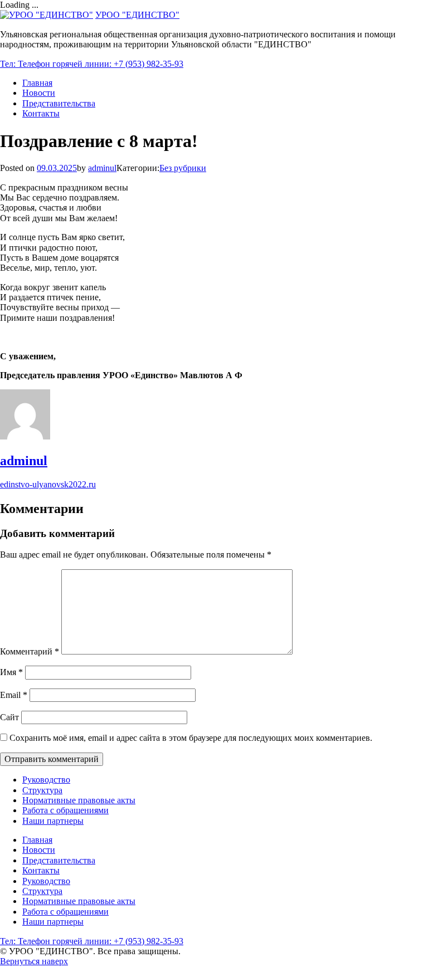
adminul (102, 168)
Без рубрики (182, 168)
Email (13, 695)
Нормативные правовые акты (78, 800)
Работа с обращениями (65, 810)
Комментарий (29, 651)
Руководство (46, 779)
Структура (42, 790)
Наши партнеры (53, 821)
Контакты (41, 113)
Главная (37, 82)
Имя (11, 672)
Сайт (9, 717)
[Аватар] (25, 436)
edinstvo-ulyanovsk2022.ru (48, 484)
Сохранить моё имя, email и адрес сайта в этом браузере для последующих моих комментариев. (190, 738)
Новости (38, 92)
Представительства (58, 103)
